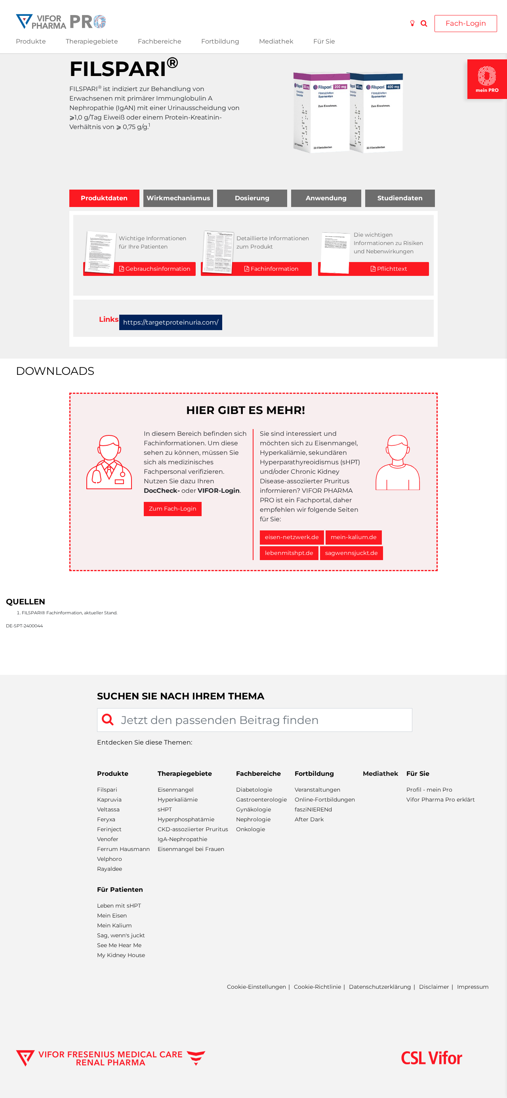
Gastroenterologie (261, 799)
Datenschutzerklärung (380, 986)
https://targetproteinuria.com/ (170, 322)
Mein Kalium (114, 925)
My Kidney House (121, 955)
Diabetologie (254, 789)
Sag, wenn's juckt (121, 935)
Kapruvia (109, 799)
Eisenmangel (176, 789)
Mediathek (276, 41)
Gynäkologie (253, 809)
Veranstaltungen (317, 789)
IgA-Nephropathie (182, 839)
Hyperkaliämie (178, 799)
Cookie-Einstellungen (256, 987)
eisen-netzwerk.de (292, 537)
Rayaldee (109, 868)
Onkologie (250, 829)
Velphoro (109, 858)
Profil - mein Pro (429, 789)
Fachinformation (274, 268)
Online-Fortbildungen (325, 799)
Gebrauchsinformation (157, 268)
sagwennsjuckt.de (351, 553)
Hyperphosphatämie (186, 819)
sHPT (165, 809)
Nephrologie (253, 819)
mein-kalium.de (354, 537)
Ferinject (109, 829)
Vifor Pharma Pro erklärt (440, 799)
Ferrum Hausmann (123, 849)
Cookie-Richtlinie (317, 986)
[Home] (61, 21)
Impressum (473, 986)
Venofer (107, 839)
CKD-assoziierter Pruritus (193, 829)
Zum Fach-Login (172, 508)
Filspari (107, 789)
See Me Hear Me (119, 945)
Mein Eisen (112, 915)
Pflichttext (391, 268)
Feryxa (106, 819)
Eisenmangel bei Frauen (191, 849)
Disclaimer (434, 986)
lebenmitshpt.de (289, 553)
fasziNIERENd (313, 809)
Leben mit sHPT (119, 905)
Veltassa (108, 809)
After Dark (309, 819)
